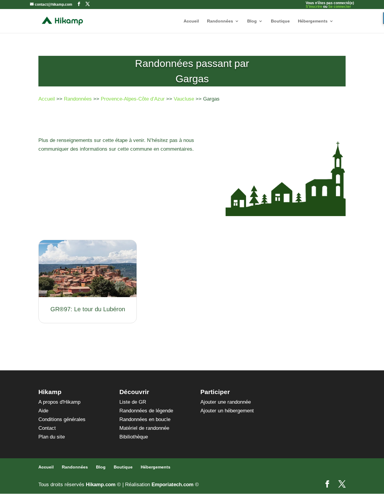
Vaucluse (184, 99)
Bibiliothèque (133, 437)
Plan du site (51, 437)
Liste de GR (132, 402)
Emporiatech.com (173, 484)
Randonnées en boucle (144, 419)
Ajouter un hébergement (227, 411)
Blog (252, 21)
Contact (47, 428)
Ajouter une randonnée (225, 402)
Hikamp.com (101, 484)
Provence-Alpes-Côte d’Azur (133, 99)
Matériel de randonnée (144, 428)
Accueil (191, 21)
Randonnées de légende (146, 411)
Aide (43, 411)
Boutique (280, 21)
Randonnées (220, 21)
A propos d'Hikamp (59, 402)
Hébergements (313, 21)
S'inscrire (314, 7)
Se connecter (339, 7)
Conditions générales (62, 419)
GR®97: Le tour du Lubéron (87, 309)
